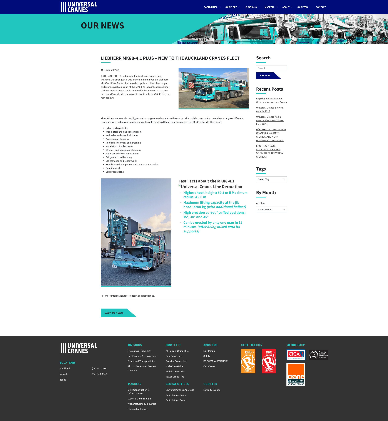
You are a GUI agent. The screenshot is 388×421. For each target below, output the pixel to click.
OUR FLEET (231, 6)
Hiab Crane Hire (174, 366)
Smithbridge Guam (176, 395)
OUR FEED (302, 6)
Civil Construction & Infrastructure (139, 391)
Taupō (63, 379)
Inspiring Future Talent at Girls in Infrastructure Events (271, 100)
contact (142, 295)
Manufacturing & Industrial (142, 403)
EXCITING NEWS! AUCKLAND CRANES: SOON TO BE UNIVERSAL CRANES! (270, 151)
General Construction (139, 398)
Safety (206, 356)
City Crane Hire (174, 356)
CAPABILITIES (210, 6)
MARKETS (269, 6)
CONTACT (321, 6)
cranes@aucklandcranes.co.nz (120, 94)
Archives (261, 203)
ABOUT (285, 6)
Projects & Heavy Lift (139, 351)
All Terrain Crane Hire (177, 351)
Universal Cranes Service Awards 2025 (269, 109)
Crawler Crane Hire (176, 361)
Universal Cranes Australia (180, 389)
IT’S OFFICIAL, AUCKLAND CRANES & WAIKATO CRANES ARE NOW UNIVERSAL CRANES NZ (271, 135)
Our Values (209, 366)
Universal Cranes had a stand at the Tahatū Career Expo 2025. (270, 120)
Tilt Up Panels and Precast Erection (142, 368)
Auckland (65, 368)
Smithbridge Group (176, 400)
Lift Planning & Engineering (142, 356)
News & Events (211, 389)
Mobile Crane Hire (175, 371)
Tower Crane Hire (175, 376)
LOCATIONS (251, 6)
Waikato (64, 374)
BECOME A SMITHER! (215, 361)
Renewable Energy (138, 409)
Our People (209, 351)
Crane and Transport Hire (141, 361)
